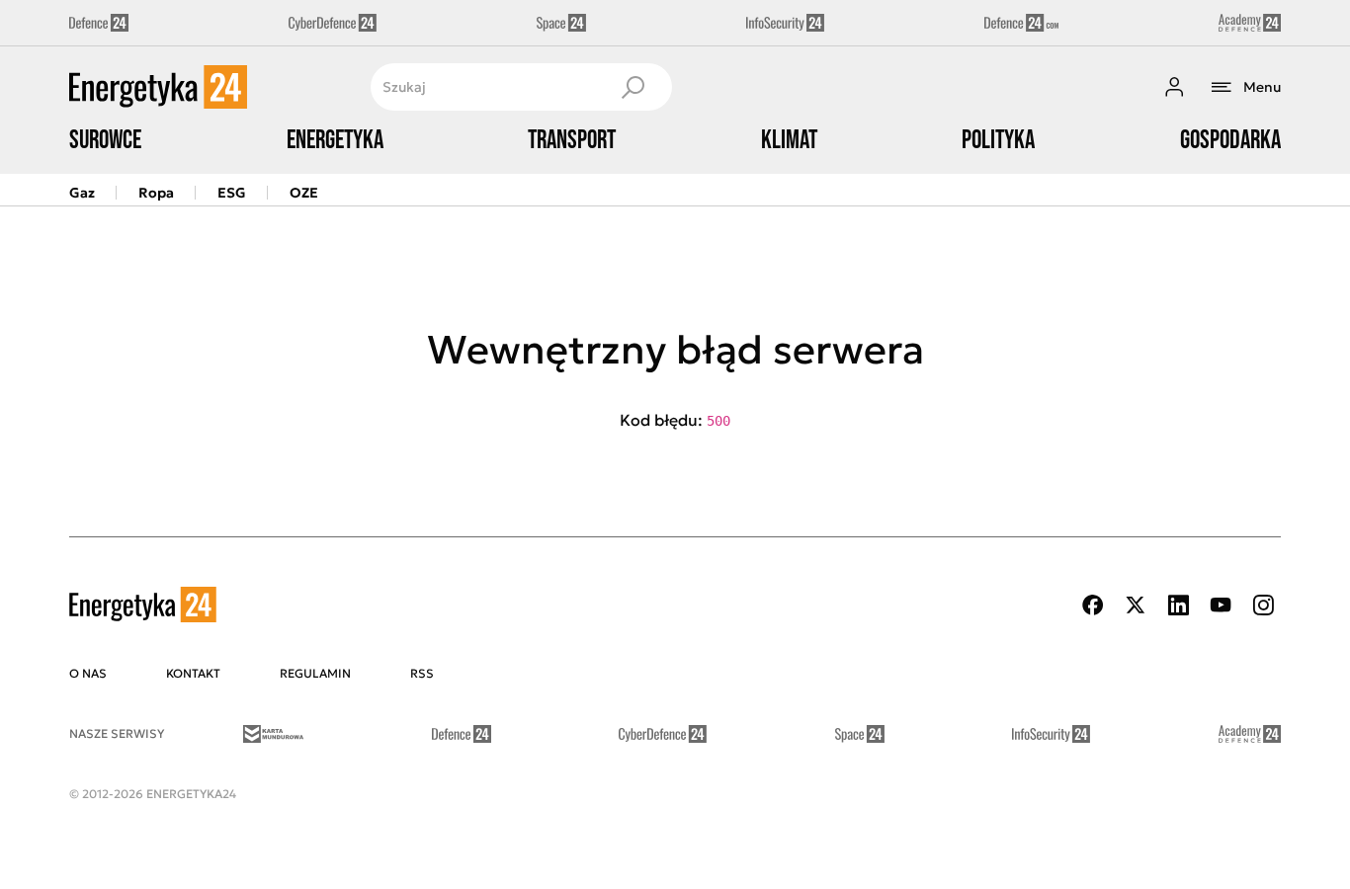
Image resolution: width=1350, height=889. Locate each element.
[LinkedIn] (1178, 605)
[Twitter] (1135, 605)
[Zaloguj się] (1174, 87)
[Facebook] (1093, 605)
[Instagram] (1263, 605)
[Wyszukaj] (632, 87)
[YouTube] (1220, 605)
